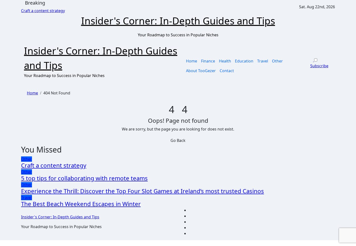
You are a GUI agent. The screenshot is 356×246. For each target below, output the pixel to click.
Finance (208, 61)
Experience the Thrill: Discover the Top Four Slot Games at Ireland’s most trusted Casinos (142, 191)
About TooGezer (201, 70)
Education (244, 61)
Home (191, 61)
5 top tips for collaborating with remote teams (84, 178)
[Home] (22, 66)
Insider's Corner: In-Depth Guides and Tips (178, 20)
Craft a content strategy (53, 165)
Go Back (178, 140)
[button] (322, 72)
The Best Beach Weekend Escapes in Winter (81, 204)
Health (225, 61)
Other (277, 61)
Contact (227, 70)
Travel (262, 61)
